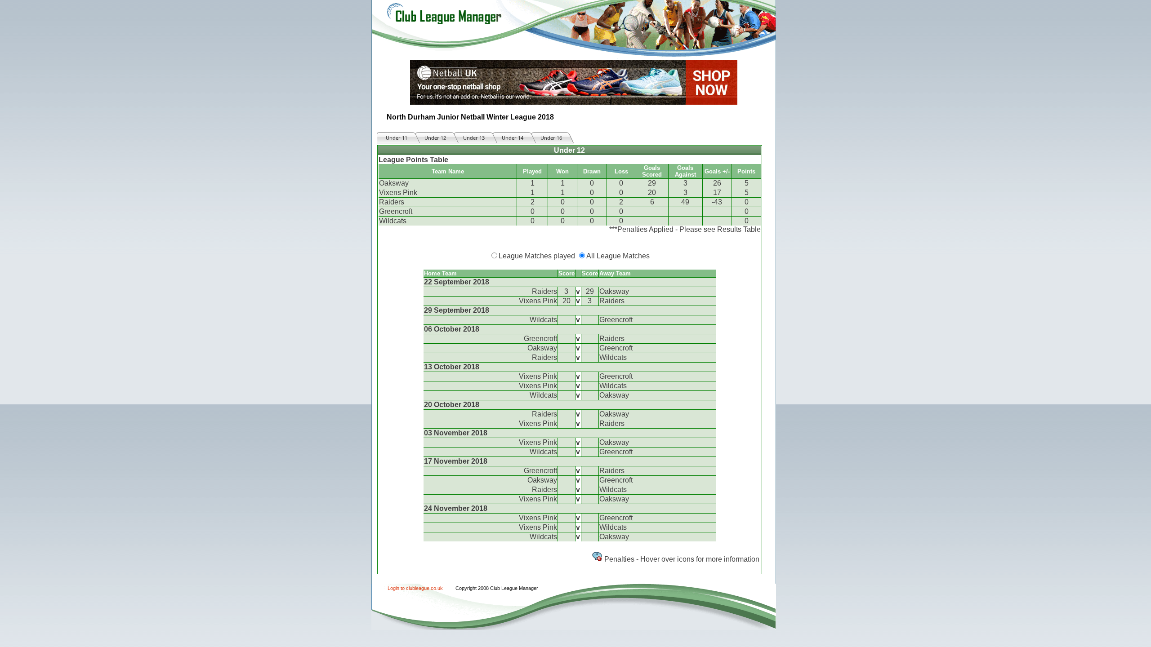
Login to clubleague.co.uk (415, 588)
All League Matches (618, 256)
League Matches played (537, 256)
